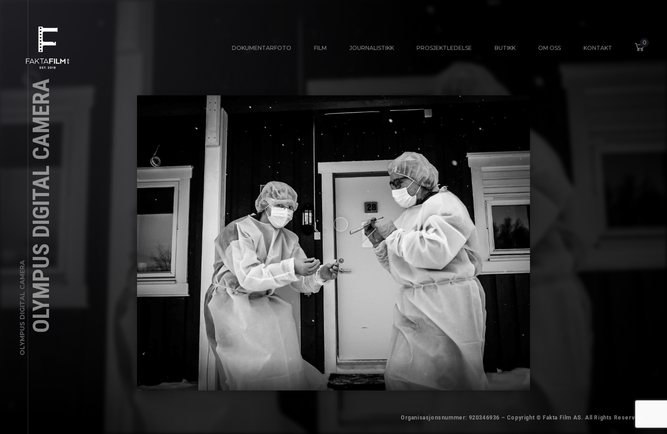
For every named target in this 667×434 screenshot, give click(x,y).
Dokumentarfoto (261, 47)
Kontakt (598, 47)
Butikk (505, 47)
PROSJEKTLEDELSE (444, 47)
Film (320, 47)
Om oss (549, 47)
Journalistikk (371, 47)
